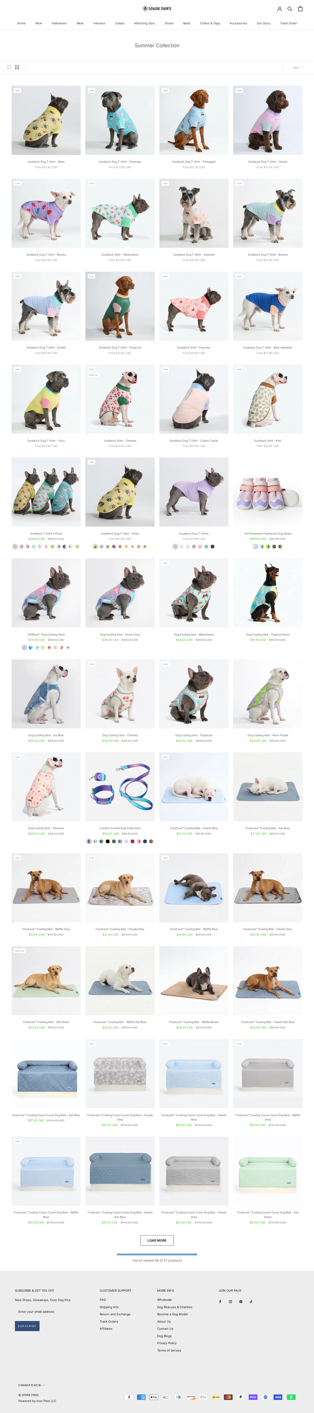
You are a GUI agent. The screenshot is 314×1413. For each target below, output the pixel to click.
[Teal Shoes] (262, 547)
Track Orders (109, 1321)
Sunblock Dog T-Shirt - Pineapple (194, 161)
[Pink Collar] (139, 841)
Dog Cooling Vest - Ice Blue (46, 735)
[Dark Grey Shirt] (212, 547)
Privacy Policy (167, 1343)
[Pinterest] (240, 1301)
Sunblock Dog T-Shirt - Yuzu (46, 440)
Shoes (169, 23)
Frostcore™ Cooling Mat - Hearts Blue (194, 828)
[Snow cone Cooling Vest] (24, 647)
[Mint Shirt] (206, 547)
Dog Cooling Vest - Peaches (46, 828)
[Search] (290, 8)
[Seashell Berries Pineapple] (58, 547)
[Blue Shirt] (188, 547)
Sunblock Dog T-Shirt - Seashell (194, 254)
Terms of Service (169, 1350)
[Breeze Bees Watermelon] (77, 547)
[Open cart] (300, 8)
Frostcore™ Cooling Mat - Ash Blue (268, 828)
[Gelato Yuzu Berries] (71, 547)
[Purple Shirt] (175, 547)
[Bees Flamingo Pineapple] (52, 547)
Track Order (288, 23)
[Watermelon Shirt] (120, 547)
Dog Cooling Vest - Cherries (120, 735)
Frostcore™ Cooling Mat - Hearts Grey (268, 929)
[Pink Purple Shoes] (255, 547)
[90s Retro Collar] (89, 841)
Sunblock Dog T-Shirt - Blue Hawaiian (267, 347)
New (38, 23)
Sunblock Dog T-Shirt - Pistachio (120, 347)
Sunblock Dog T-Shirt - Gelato (267, 161)
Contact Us (165, 1328)
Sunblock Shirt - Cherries (120, 440)
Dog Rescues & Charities (174, 1307)
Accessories (238, 23)
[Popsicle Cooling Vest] (55, 647)
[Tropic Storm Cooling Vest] (37, 647)
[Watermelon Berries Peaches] (27, 547)
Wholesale (164, 1300)
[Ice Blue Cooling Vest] (31, 647)
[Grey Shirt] (194, 547)
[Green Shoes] (274, 547)
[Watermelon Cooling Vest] (49, 647)
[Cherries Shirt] (139, 547)
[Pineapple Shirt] (108, 547)
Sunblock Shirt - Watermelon (120, 254)
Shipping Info (109, 1307)
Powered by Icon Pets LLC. (37, 1401)
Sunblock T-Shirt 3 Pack (46, 533)
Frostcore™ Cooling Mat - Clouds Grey (120, 929)
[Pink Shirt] (181, 547)
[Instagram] (230, 1301)
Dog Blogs (164, 1336)
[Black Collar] (108, 841)
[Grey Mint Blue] (40, 547)
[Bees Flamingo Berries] (21, 547)
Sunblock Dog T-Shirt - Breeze (268, 254)
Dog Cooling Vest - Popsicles (194, 735)
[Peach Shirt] (200, 547)
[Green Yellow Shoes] (268, 547)
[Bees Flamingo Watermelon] (15, 547)
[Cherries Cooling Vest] (62, 647)
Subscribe (27, 1326)
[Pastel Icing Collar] (95, 841)
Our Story (264, 23)
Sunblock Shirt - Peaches (193, 347)
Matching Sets (144, 23)
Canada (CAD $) (29, 1385)
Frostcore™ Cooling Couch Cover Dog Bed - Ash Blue (46, 1115)
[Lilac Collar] (126, 841)
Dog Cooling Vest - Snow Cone (120, 634)
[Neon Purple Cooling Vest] (43, 647)
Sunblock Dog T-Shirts (193, 533)
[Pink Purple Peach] (46, 547)
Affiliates (106, 1328)
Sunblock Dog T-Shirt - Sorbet (46, 347)
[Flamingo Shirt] (101, 547)
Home (21, 23)
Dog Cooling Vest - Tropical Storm (268, 634)
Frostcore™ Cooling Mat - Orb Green (46, 1022)
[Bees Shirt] (95, 547)
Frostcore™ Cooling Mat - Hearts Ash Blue (267, 1022)
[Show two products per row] (9, 67)
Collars (120, 23)
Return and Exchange (115, 1314)
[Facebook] (220, 1301)
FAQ (103, 1300)
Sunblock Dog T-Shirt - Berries (46, 254)
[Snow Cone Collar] (120, 841)
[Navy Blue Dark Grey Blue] (65, 547)
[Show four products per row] (17, 67)
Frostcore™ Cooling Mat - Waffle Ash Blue (120, 1022)
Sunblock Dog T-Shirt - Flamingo (120, 161)
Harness (99, 23)
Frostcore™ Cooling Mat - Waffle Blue (194, 929)
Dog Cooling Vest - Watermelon (194, 634)
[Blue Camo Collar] (145, 841)
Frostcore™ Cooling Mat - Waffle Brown (194, 1022)
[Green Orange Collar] (151, 841)
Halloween (59, 23)
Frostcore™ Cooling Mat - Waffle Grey (46, 929)
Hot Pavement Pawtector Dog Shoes (267, 533)
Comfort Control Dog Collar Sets (120, 828)
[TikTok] (251, 1301)
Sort (296, 67)
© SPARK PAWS (28, 1395)
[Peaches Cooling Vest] (68, 647)
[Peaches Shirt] (132, 547)
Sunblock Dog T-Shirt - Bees (46, 161)
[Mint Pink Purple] (34, 547)
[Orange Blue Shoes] (280, 547)
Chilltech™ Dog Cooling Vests (46, 634)
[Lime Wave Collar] (101, 841)
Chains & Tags (210, 23)
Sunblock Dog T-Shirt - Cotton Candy (194, 440)
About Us (164, 1321)
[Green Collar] (114, 841)
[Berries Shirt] (114, 547)
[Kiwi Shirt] (145, 547)
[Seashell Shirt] (126, 547)
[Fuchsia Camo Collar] (132, 841)
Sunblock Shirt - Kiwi (267, 440)
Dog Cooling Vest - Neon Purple (268, 735)
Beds (186, 23)
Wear (80, 23)
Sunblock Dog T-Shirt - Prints (120, 533)
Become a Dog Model (172, 1314)
